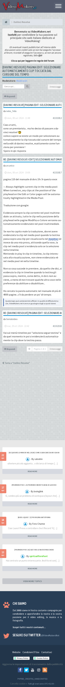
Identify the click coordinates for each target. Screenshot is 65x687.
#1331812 (57, 118)
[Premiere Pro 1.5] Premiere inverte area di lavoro (34, 485)
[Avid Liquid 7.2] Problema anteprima (34, 517)
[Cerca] (27, 86)
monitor (53, 239)
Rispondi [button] (10, 96)
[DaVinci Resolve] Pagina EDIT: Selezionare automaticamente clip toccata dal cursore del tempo (31, 70)
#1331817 (57, 172)
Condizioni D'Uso (31, 652)
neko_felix (11, 111)
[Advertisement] (32, 405)
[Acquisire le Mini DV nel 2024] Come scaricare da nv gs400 (34, 453)
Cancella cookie (17, 683)
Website (16, 652)
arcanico (10, 165)
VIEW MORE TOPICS (32, 581)
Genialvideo (12, 319)
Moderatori (21, 80)
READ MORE (32, 471)
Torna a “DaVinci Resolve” (17, 363)
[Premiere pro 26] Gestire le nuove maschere (34, 550)
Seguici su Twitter (36, 635)
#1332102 (57, 326)
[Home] (6, 22)
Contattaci (46, 652)
